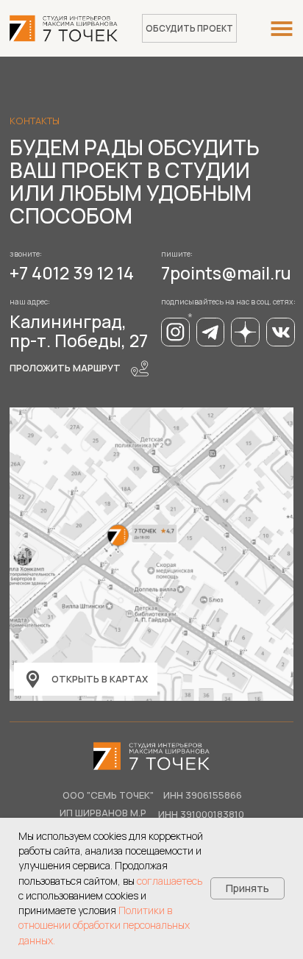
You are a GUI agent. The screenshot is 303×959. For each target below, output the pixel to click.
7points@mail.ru (226, 273)
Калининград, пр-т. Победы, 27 (79, 331)
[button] (189, 28)
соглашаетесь (169, 881)
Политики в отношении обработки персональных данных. (104, 925)
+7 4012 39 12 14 (72, 273)
